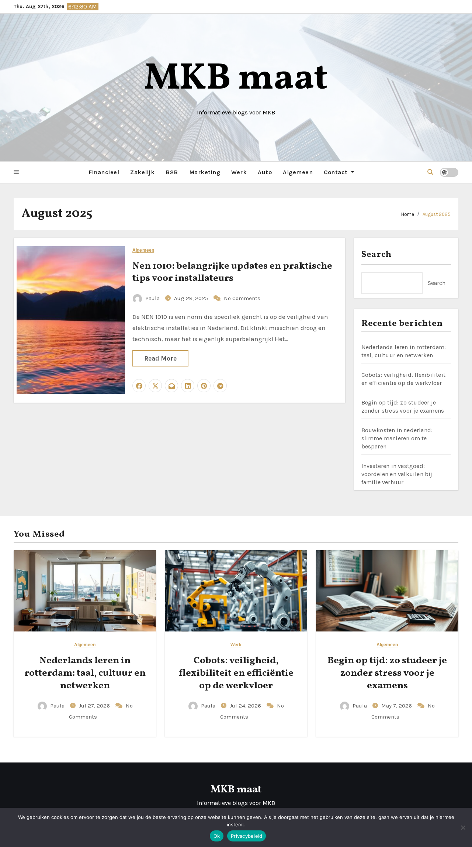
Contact (336, 172)
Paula (152, 298)
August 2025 (437, 214)
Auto (265, 172)
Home (407, 214)
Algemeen (298, 172)
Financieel (103, 172)
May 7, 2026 (397, 705)
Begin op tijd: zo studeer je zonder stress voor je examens (387, 673)
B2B (172, 172)
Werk (239, 172)
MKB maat (236, 79)
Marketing (205, 172)
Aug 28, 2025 (191, 298)
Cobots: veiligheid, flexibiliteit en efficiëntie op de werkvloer (236, 673)
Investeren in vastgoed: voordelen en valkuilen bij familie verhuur (397, 474)
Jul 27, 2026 (95, 705)
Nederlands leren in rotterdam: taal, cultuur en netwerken (85, 673)
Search (376, 254)
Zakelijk (142, 172)
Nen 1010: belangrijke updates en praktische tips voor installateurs (232, 272)
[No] (462, 827)
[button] (16, 172)
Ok (217, 836)
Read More (160, 358)
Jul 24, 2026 (246, 705)
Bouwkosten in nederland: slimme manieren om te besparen (397, 438)
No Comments (242, 298)
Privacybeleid (246, 836)
